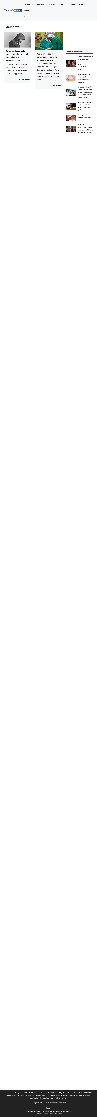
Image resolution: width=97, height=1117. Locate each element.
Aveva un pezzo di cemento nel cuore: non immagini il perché (47, 57)
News (81, 5)
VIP (62, 5)
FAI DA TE (27, 5)
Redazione (39, 1114)
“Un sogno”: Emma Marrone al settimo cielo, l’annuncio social (85, 117)
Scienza (72, 5)
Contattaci (62, 1103)
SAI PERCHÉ (52, 5)
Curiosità (40, 5)
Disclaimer (58, 1114)
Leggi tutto (17, 74)
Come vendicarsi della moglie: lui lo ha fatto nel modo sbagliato (16, 54)
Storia (26, 10)
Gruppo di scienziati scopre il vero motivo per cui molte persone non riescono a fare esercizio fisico (85, 92)
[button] (24, 16)
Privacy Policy (48, 1114)
